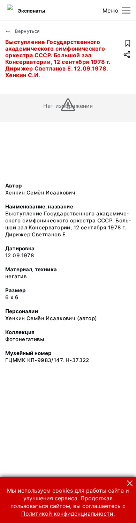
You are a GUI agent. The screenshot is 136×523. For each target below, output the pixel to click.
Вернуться (27, 31)
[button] (129, 483)
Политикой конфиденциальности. (68, 513)
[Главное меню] (126, 10)
